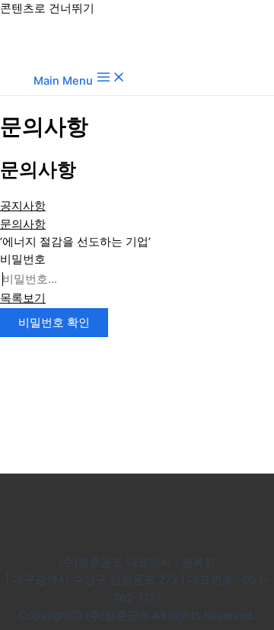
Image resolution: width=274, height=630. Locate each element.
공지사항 (23, 206)
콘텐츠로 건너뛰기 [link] (47, 8)
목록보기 (23, 298)
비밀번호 (23, 259)
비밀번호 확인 (54, 322)
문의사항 (23, 224)
